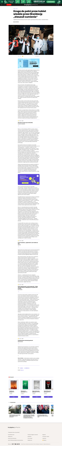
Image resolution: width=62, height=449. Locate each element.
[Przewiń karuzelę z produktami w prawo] (52, 389)
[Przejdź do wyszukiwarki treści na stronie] (4, 4)
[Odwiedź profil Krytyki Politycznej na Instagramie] (14, 444)
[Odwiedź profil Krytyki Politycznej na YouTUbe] (17, 444)
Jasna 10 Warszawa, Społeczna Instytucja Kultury (15, 440)
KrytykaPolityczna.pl (11, 434)
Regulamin (44, 434)
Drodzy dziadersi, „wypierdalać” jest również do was (28, 243)
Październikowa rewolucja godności (25, 340)
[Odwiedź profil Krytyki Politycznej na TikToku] (15, 444)
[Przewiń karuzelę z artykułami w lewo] (10, 412)
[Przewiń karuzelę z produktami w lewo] (10, 389)
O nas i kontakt (30, 438)
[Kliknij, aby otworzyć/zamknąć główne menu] (1, 4)
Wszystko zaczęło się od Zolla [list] (25, 122)
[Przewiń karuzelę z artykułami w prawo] (52, 412)
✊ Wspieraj (44, 440)
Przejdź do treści (4, 1)
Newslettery (29, 436)
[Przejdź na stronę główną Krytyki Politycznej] (14, 427)
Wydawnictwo (10, 436)
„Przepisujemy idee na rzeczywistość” (14, 432)
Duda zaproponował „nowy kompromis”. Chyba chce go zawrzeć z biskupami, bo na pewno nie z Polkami (28, 287)
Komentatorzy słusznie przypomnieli (26, 90)
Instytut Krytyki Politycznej (12, 438)
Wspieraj (9, 4)
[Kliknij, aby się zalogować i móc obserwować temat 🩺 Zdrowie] (28, 368)
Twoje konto (44, 438)
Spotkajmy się (30, 440)
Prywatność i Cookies (45, 436)
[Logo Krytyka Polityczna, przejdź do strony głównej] (31, 4)
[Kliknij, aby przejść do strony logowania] (56, 4)
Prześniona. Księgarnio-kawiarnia (33, 434)
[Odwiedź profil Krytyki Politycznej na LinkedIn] (18, 444)
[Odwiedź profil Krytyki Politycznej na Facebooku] (12, 444)
